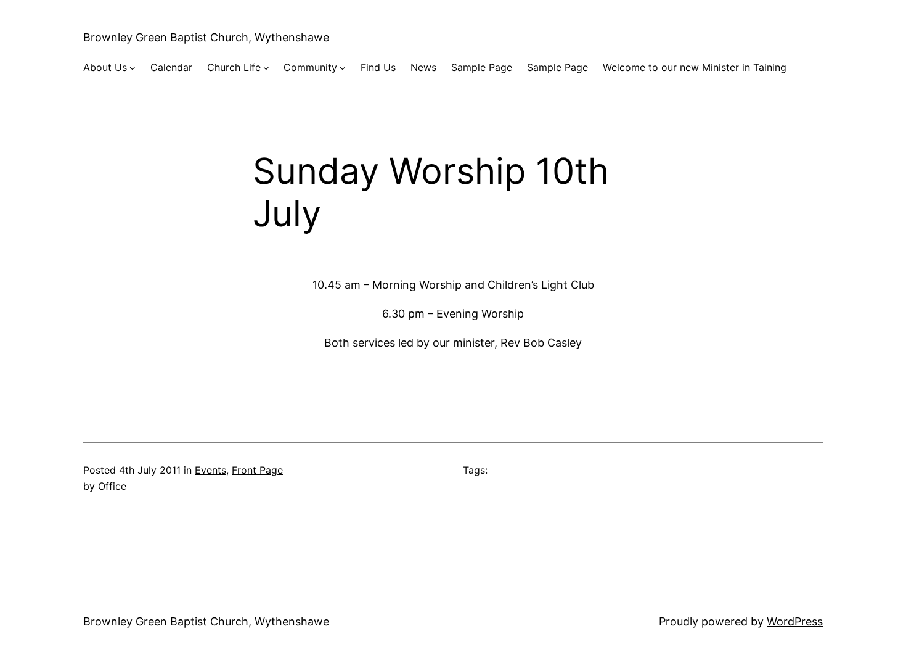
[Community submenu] (343, 68)
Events (210, 470)
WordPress (795, 621)
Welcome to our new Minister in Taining (694, 67)
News (423, 67)
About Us (105, 67)
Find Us (378, 67)
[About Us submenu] (132, 68)
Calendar (171, 67)
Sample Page (481, 67)
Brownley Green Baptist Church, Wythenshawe (206, 37)
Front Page (257, 470)
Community (310, 67)
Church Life (234, 67)
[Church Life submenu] (266, 68)
